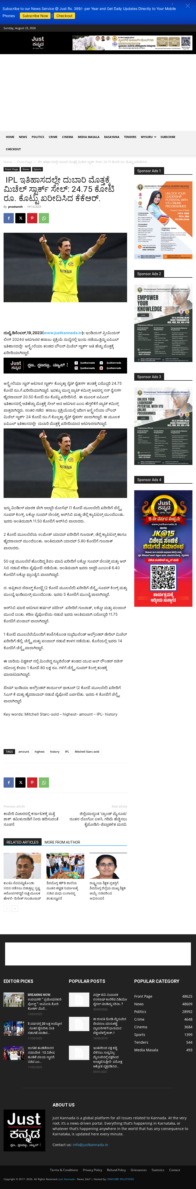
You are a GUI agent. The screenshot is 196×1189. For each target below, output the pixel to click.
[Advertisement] (98, 92)
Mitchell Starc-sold (87, 751)
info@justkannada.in (90, 1144)
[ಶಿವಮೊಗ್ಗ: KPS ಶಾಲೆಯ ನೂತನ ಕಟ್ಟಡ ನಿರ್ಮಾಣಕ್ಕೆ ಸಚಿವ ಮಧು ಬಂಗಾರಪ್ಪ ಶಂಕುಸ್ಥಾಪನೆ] (65, 866)
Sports (37, 169)
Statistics (158, 1170)
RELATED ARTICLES (23, 842)
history (54, 751)
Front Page (24, 162)
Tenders (130, 137)
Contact (174, 1170)
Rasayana (111, 137)
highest (39, 751)
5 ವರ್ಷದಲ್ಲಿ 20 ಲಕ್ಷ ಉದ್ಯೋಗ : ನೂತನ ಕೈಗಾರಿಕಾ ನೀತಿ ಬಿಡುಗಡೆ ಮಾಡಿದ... (45, 1028)
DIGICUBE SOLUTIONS (120, 1179)
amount (23, 751)
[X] (20, 218)
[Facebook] (9, 218)
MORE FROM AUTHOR (62, 842)
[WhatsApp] (44, 218)
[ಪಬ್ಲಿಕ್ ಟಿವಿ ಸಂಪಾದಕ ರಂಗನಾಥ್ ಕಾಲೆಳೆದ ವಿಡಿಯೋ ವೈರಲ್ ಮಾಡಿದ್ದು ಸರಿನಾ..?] (79, 1000)
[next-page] (15, 908)
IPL (67, 751)
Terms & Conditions (64, 1170)
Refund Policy (116, 1170)
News (23, 137)
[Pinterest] (32, 218)
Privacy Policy (92, 1170)
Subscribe (168, 137)
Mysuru (147, 137)
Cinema (67, 137)
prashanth (15, 206)
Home (10, 137)
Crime (53, 137)
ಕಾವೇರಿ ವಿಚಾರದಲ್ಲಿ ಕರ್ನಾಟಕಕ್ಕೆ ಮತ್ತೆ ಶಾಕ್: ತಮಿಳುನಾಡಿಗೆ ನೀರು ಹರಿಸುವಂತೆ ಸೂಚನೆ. (31, 819)
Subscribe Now (35, 16)
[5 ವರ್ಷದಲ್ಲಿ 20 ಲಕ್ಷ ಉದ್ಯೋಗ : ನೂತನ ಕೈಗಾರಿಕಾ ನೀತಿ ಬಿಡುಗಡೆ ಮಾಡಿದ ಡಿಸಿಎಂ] (14, 1028)
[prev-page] (7, 908)
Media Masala (89, 137)
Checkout (64, 16)
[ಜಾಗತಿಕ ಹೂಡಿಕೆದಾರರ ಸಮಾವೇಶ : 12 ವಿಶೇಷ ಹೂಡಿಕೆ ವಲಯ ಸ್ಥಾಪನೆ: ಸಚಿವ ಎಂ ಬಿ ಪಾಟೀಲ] (14, 1053)
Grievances (139, 1170)
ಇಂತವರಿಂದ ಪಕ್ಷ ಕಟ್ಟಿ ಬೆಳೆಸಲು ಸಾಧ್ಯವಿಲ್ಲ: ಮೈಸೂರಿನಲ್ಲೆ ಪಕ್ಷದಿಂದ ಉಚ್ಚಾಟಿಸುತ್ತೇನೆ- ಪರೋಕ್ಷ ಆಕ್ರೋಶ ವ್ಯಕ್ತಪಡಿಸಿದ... (107, 1057)
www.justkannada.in (63, 332)
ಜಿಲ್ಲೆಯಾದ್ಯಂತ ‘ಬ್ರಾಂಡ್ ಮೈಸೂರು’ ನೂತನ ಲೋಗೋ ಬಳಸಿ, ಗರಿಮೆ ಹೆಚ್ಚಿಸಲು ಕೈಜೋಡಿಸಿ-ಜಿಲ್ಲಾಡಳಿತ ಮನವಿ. (98, 819)
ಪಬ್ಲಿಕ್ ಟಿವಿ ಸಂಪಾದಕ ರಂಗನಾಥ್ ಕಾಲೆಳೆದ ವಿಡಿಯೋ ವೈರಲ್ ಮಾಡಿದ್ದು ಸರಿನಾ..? (110, 999)
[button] (188, 6)
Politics (38, 137)
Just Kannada (67, 1179)
